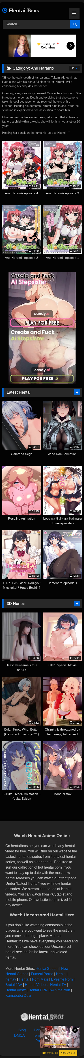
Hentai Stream (47, 968)
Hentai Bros (23, 10)
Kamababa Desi (18, 995)
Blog (22, 1030)
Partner (39, 1030)
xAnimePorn (60, 990)
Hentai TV (58, 985)
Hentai (61, 974)
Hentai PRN (38, 990)
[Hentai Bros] (42, 1018)
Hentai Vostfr (15, 990)
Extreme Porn (62, 979)
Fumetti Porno (42, 974)
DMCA (19, 1035)
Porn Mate (40, 979)
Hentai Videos (36, 985)
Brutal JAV (13, 985)
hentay (10, 979)
